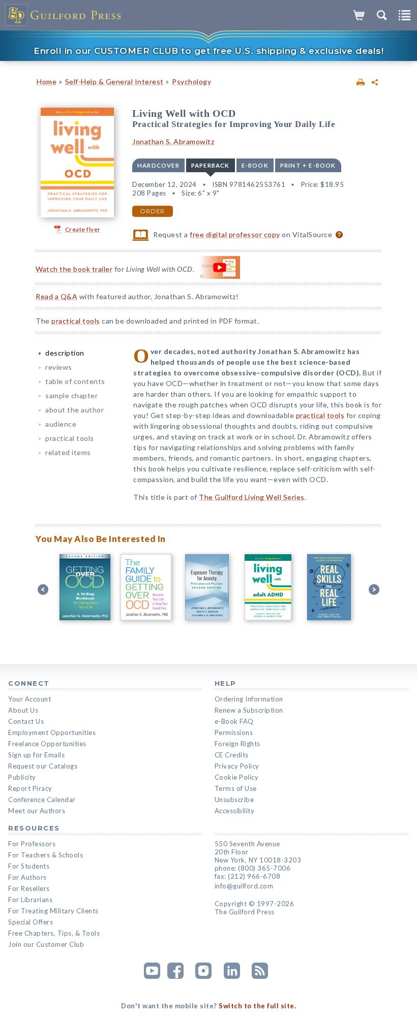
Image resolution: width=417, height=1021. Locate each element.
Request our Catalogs (42, 766)
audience (60, 424)
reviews (58, 367)
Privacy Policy (237, 766)
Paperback (210, 165)
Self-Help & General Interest (114, 81)
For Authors (27, 877)
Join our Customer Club (46, 944)
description (64, 352)
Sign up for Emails (36, 755)
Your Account (29, 699)
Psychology (191, 81)
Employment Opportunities (52, 732)
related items (68, 452)
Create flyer (83, 229)
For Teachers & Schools (45, 855)
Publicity (22, 777)
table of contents (75, 381)
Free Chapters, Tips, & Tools (54, 933)
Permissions (234, 732)
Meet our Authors (36, 811)
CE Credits (232, 755)
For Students (28, 866)
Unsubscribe (234, 799)
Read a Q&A (56, 296)
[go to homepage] (63, 15)
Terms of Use (236, 788)
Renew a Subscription (249, 710)
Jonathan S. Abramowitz (173, 141)
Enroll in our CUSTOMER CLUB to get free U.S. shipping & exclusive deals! (208, 51)
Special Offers (30, 922)
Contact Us (26, 721)
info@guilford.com (244, 886)
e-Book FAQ (234, 721)
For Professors (31, 844)
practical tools (75, 320)
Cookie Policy (237, 777)
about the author (74, 409)
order (152, 211)
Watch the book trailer (74, 269)
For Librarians (30, 900)
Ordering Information (249, 699)
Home (46, 81)
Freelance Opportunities (47, 744)
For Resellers (29, 888)
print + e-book (308, 165)
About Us (23, 710)
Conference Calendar (42, 799)
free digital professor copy (235, 234)
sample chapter (71, 395)
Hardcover (158, 165)
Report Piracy (30, 788)
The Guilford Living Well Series (252, 497)
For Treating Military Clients (53, 911)
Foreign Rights (237, 744)
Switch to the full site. (257, 1006)
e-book (255, 165)
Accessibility (235, 811)
